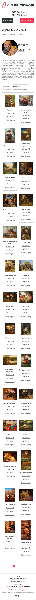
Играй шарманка (26, 504)
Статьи (18, 576)
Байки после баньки (10, 210)
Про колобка (26, 306)
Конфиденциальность (18, 581)
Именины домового (9, 403)
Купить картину (10, 120)
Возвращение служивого (9, 371)
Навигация (8, 20)
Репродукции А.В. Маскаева (24, 50)
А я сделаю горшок (10, 275)
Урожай (9, 110)
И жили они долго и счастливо (9, 537)
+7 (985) (18, 12)
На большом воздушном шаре (26, 145)
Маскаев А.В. (10, 113)
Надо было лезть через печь (26, 544)
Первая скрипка (26, 403)
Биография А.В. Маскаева (23, 44)
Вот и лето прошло (10, 146)
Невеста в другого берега (26, 111)
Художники (12, 34)
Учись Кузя (10, 306)
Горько (10, 434)
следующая (19, 566)
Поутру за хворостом (26, 370)
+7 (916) (18, 15)
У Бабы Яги (26, 242)
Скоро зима (26, 178)
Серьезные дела (26, 338)
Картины (4, 34)
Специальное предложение (18, 579)
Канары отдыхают (10, 466)
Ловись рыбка (10, 177)
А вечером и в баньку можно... (10, 242)
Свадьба (26, 275)
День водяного (10, 504)
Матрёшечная (9, 338)
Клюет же (26, 434)
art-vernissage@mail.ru (20, 590)
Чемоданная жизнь (26, 473)
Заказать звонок (27, 20)
